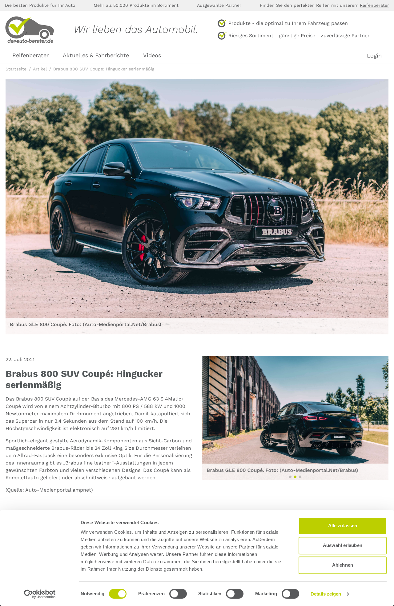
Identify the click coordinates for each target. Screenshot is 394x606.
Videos (152, 55)
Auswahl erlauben (342, 545)
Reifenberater (374, 5)
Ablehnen (342, 565)
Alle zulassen (342, 525)
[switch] (178, 594)
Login (374, 55)
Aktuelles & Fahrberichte (96, 55)
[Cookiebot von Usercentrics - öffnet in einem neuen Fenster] (40, 594)
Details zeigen (326, 593)
